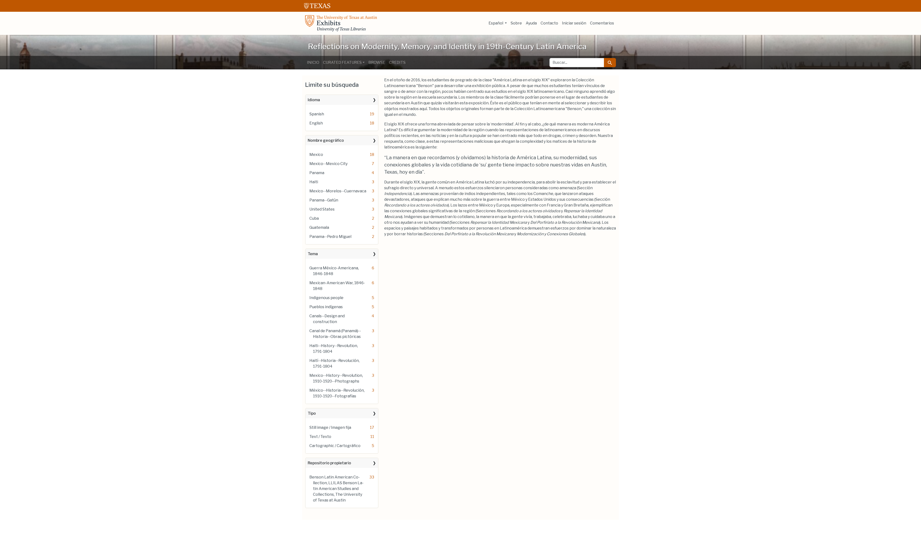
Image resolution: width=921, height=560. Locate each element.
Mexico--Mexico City (328, 163)
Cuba (314, 218)
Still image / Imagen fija (330, 427)
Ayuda (531, 23)
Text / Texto (320, 436)
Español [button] (496, 23)
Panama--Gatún (323, 200)
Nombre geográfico (326, 140)
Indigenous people (326, 297)
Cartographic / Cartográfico (334, 445)
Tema (313, 254)
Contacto (549, 23)
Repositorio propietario (329, 463)
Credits (397, 62)
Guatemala (319, 227)
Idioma (314, 100)
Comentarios (602, 23)
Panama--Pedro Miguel (330, 236)
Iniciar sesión (574, 23)
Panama (316, 173)
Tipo (312, 413)
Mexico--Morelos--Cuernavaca (337, 191)
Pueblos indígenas (326, 307)
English (316, 123)
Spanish (316, 114)
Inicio (313, 62)
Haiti (313, 182)
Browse (376, 62)
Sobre (516, 23)
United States (322, 209)
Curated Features (342, 62)
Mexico (316, 154)
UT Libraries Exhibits (341, 23)
